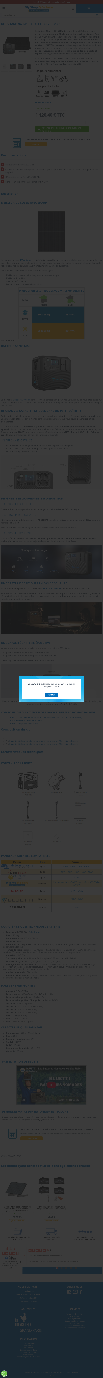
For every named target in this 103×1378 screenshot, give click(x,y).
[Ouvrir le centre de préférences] (4, 1373)
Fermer (51, 695)
